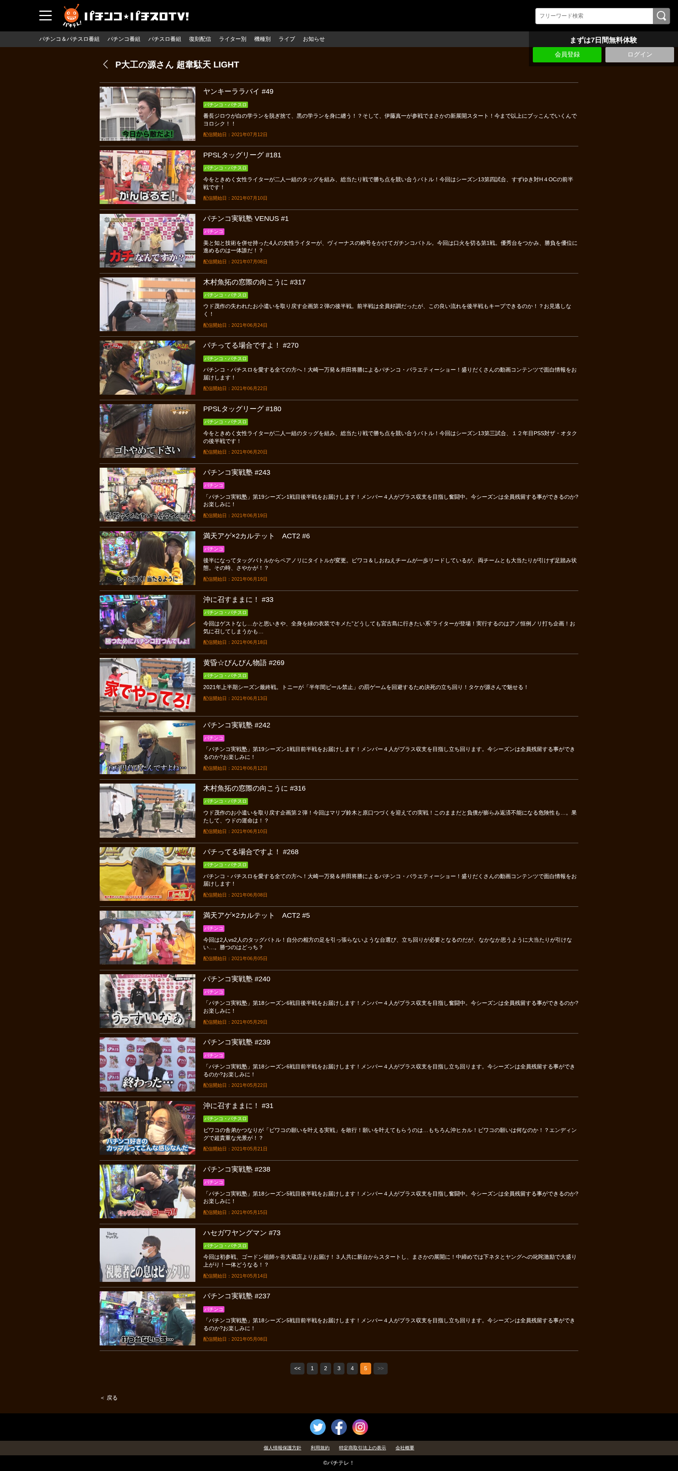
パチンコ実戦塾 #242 (236, 725)
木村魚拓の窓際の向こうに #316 (254, 788)
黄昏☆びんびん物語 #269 (243, 663)
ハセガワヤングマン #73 (242, 1233)
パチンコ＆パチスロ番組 (69, 39)
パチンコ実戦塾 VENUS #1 (246, 218)
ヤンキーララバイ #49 (238, 91)
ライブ (287, 39)
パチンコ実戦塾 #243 (236, 472)
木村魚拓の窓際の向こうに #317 (254, 282)
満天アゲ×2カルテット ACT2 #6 (256, 536)
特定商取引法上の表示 (362, 1448)
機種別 (262, 39)
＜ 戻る (109, 1397)
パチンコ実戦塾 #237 (236, 1296)
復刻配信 (200, 39)
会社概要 (405, 1448)
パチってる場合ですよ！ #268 (251, 852)
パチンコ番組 (124, 39)
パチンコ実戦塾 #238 (236, 1169)
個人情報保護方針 (282, 1448)
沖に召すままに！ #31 (238, 1106)
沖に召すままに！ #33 (238, 599)
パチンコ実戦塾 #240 (236, 979)
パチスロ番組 (164, 39)
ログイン (639, 54)
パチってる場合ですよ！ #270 (251, 345)
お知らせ (314, 39)
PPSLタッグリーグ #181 (242, 155)
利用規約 (320, 1448)
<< (297, 1368)
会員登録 (567, 54)
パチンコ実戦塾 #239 (236, 1042)
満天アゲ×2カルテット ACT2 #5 (256, 915)
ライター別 (232, 39)
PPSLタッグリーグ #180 (242, 409)
